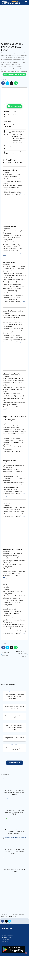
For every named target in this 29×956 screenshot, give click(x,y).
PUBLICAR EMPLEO (14, 762)
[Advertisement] (14, 23)
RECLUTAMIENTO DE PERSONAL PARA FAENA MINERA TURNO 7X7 (21, 654)
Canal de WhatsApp (7, 933)
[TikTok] (6, 921)
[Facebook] (3, 83)
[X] (11, 83)
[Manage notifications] (26, 953)
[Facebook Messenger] (7, 83)
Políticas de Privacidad (8, 935)
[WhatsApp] (16, 83)
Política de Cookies (7, 937)
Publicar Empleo (6, 931)
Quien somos (5, 939)
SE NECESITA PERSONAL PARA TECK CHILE (6, 654)
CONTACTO (5, 941)
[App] (9, 921)
